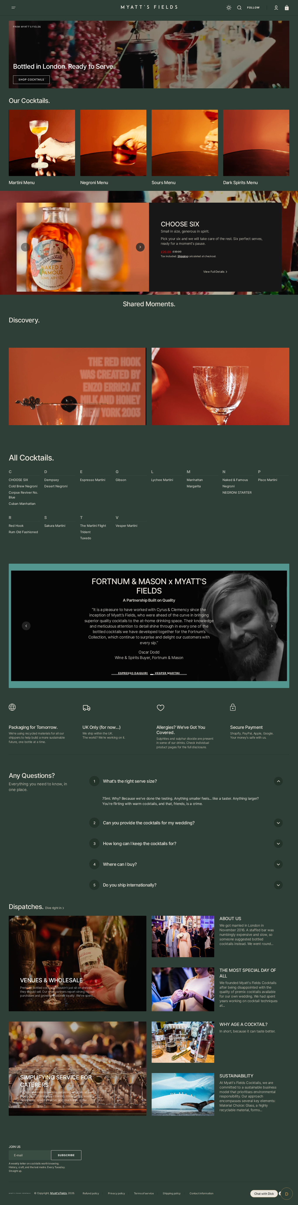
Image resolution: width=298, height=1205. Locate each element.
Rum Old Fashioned (23, 532)
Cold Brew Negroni (23, 486)
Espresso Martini (92, 480)
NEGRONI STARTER (237, 493)
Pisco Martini (267, 480)
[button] (13, 8)
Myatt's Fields (58, 1193)
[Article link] (77, 963)
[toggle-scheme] (229, 7)
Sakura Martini (54, 526)
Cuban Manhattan (22, 504)
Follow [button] (253, 7)
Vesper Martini (126, 526)
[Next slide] (140, 247)
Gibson (121, 480)
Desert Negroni (55, 486)
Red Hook (16, 526)
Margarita (194, 486)
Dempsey (51, 480)
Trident (85, 532)
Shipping (183, 256)
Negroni (229, 486)
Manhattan (195, 480)
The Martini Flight (93, 526)
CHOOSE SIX (18, 480)
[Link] (149, 54)
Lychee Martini (162, 480)
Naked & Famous (235, 480)
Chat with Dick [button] (264, 1193)
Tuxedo (85, 538)
